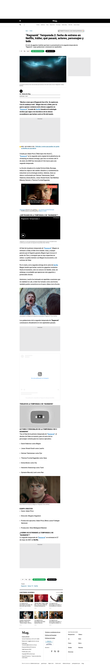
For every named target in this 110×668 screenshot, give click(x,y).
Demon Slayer (76, 24)
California (43, 24)
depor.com (51, 663)
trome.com (58, 663)
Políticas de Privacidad (50, 635)
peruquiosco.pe (76, 663)
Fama (69, 643)
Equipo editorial (25, 636)
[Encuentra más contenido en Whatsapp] (28, 51)
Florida (38, 24)
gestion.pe (44, 663)
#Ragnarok (22, 209)
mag (83, 663)
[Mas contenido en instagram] (58, 651)
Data (79, 639)
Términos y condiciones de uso (52, 632)
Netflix (36, 586)
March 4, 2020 (42, 211)
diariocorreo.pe (66, 663)
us (68, 639)
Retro (79, 643)
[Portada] (25, 635)
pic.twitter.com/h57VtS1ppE (46, 209)
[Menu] (20, 20)
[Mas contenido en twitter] (55, 651)
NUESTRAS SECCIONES (73, 632)
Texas (47, 24)
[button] (23, 235)
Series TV (30, 586)
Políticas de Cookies (50, 638)
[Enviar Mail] (20, 94)
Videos (80, 634)
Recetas (80, 647)
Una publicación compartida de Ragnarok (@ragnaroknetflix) (40, 397)
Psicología (58, 24)
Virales (70, 647)
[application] (43, 69)
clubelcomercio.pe (35, 663)
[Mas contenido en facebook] (51, 651)
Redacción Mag (26, 94)
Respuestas (71, 634)
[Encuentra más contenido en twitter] (24, 51)
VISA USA (70, 24)
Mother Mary (64, 24)
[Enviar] (20, 25)
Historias (70, 652)
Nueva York (52, 24)
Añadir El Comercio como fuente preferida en (71, 30)
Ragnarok (23, 586)
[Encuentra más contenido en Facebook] (21, 51)
